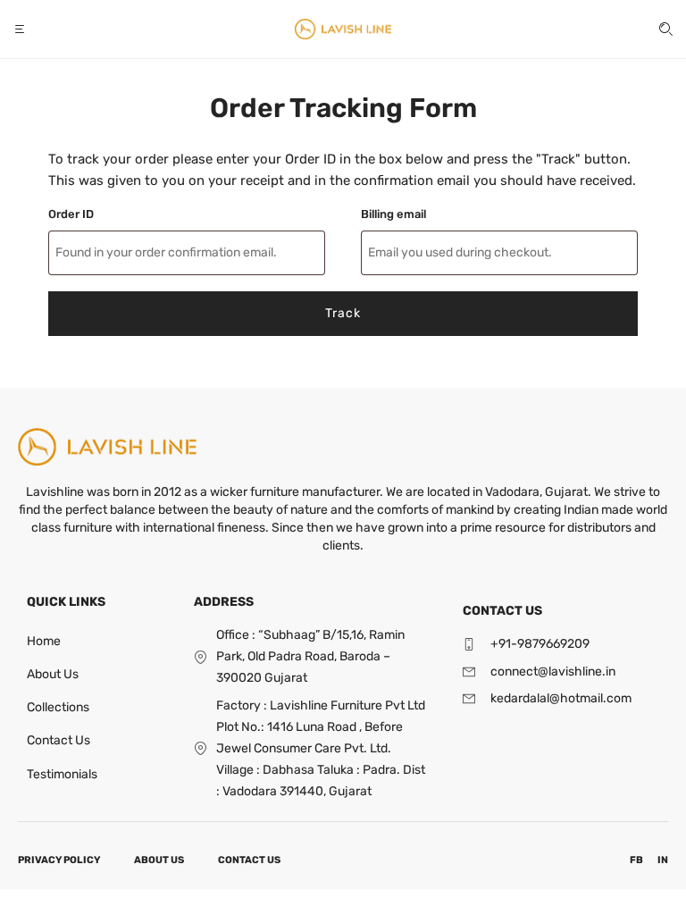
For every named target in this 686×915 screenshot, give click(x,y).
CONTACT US (249, 860)
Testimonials (62, 774)
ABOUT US (159, 860)
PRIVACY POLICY (59, 860)
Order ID (71, 214)
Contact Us (58, 740)
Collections (58, 707)
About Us (53, 674)
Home (44, 641)
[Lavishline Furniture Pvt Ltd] (343, 29)
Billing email (393, 214)
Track (343, 313)
